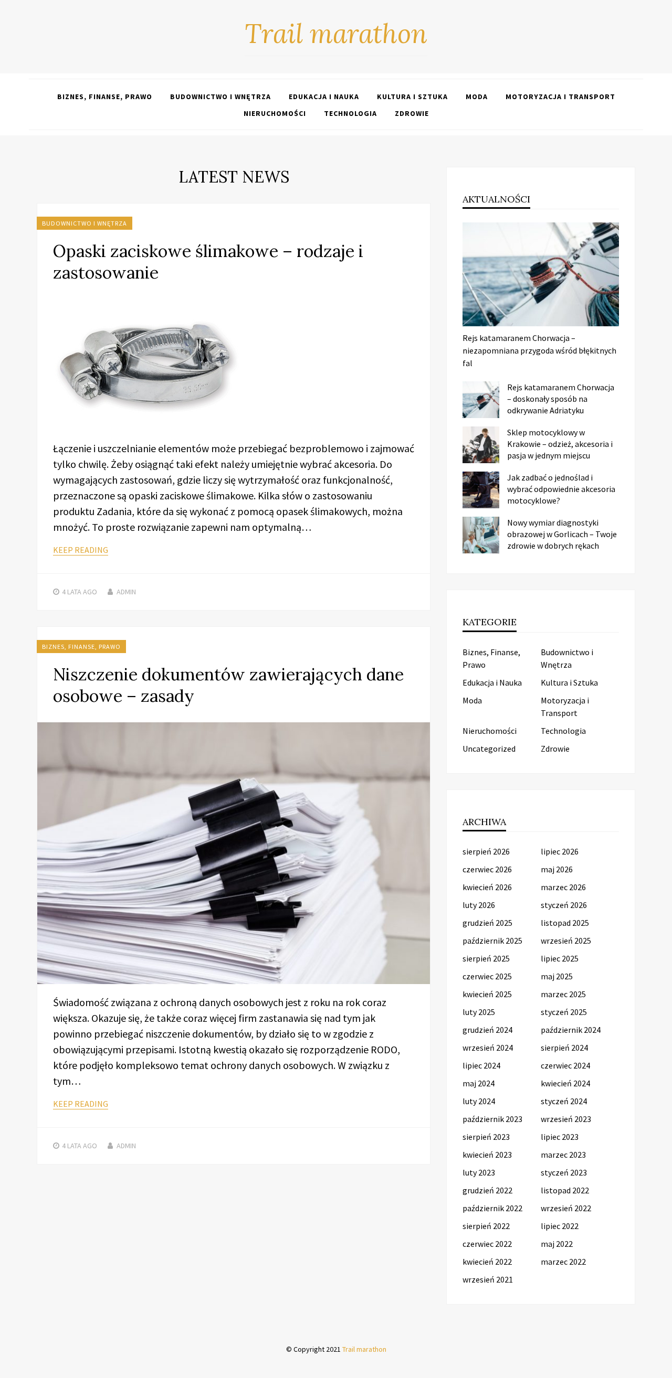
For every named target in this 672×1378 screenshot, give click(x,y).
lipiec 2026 (560, 851)
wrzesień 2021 (488, 1279)
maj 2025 (557, 976)
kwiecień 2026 (487, 887)
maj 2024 (479, 1083)
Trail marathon (336, 33)
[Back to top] (661, 1367)
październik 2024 (571, 1029)
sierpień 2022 (486, 1226)
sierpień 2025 (486, 958)
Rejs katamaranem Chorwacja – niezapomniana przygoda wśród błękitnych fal (539, 350)
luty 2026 (479, 905)
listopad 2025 (565, 922)
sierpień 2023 (486, 1136)
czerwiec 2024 (565, 1065)
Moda (477, 96)
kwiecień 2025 (487, 994)
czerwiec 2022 (487, 1243)
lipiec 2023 (560, 1136)
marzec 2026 (563, 887)
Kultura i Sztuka (412, 96)
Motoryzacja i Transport (560, 96)
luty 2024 (479, 1101)
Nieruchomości (275, 113)
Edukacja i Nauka (324, 96)
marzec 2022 (563, 1261)
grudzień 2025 (487, 922)
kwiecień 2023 (487, 1154)
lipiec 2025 (560, 958)
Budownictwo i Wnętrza (220, 96)
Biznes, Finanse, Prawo (104, 96)
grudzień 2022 (487, 1190)
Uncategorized (489, 748)
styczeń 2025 (564, 1012)
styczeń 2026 (564, 905)
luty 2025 (479, 1012)
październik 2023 (492, 1119)
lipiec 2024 (481, 1065)
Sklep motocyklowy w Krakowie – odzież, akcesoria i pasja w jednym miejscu (560, 444)
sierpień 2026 (486, 851)
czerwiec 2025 (487, 976)
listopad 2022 (565, 1190)
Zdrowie (412, 113)
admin (126, 591)
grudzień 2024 (487, 1029)
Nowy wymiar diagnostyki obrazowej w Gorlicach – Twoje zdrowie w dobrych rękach (562, 534)
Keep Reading (80, 549)
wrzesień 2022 (566, 1208)
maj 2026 (557, 869)
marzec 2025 (563, 994)
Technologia (350, 113)
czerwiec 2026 (487, 869)
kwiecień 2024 (565, 1083)
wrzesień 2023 (566, 1119)
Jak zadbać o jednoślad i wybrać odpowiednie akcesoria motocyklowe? (561, 489)
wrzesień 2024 (488, 1047)
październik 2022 (492, 1208)
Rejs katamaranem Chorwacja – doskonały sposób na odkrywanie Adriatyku (560, 398)
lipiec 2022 (560, 1226)
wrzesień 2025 (566, 940)
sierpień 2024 (564, 1047)
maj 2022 (557, 1243)
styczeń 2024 (564, 1101)
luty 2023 (479, 1172)
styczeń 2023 (564, 1172)
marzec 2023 (563, 1154)
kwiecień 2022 (487, 1261)
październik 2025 (492, 940)
